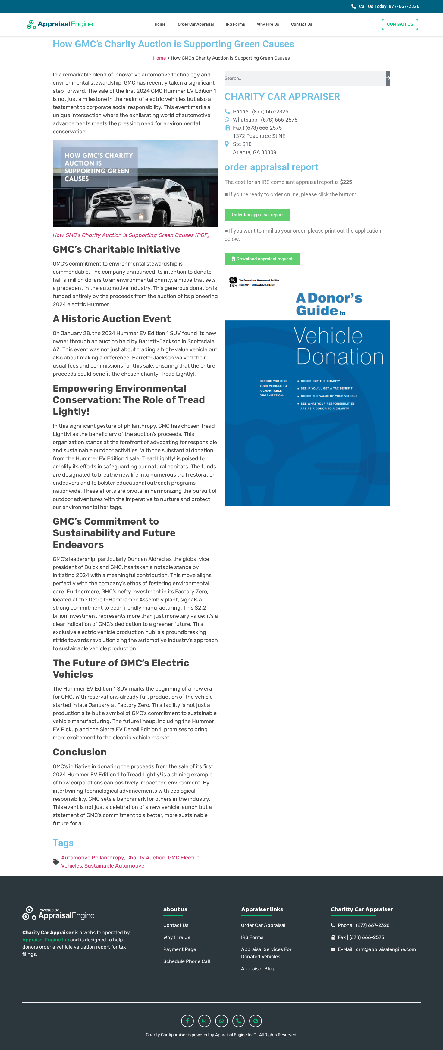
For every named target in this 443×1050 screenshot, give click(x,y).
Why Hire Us (268, 24)
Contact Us (301, 24)
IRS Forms (235, 24)
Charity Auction (145, 857)
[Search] (388, 78)
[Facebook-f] (187, 1021)
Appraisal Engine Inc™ (236, 1034)
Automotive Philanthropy (92, 857)
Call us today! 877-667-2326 (389, 6)
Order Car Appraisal (196, 24)
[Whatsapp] (221, 1021)
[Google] (255, 1021)
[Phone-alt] (238, 1021)
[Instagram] (204, 1021)
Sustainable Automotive (114, 865)
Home (160, 24)
